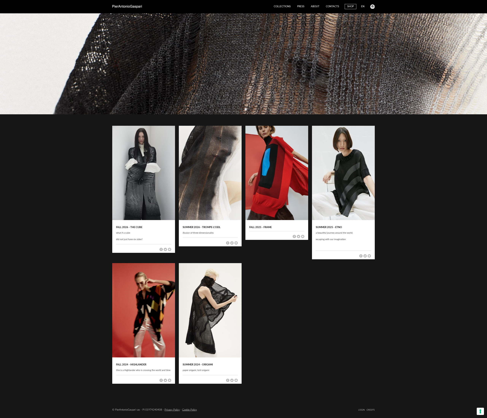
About (315, 6)
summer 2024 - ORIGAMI (198, 365)
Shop (350, 6)
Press (300, 6)
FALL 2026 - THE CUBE (129, 227)
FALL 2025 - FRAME (260, 227)
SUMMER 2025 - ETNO (329, 227)
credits (371, 410)
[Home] (127, 6)
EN (362, 6)
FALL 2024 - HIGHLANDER (131, 365)
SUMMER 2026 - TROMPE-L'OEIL (201, 227)
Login (361, 410)
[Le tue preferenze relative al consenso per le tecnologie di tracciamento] (480, 411)
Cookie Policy (189, 410)
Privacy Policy (172, 410)
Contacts (332, 6)
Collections (282, 6)
